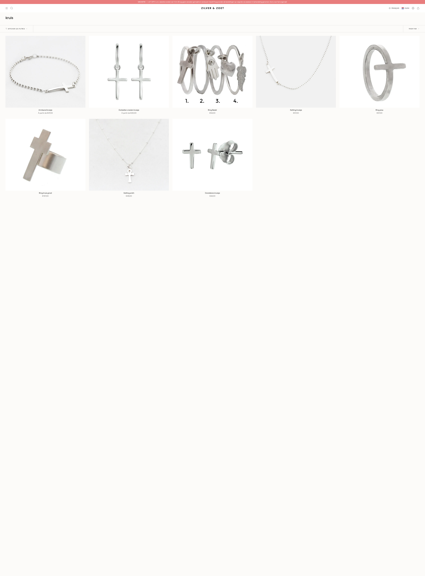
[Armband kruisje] (45, 72)
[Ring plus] (379, 72)
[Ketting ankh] (129, 155)
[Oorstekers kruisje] (212, 155)
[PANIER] (418, 8)
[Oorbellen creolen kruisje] (129, 72)
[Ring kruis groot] (45, 155)
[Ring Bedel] (212, 72)
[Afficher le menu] (6, 8)
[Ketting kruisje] (296, 72)
